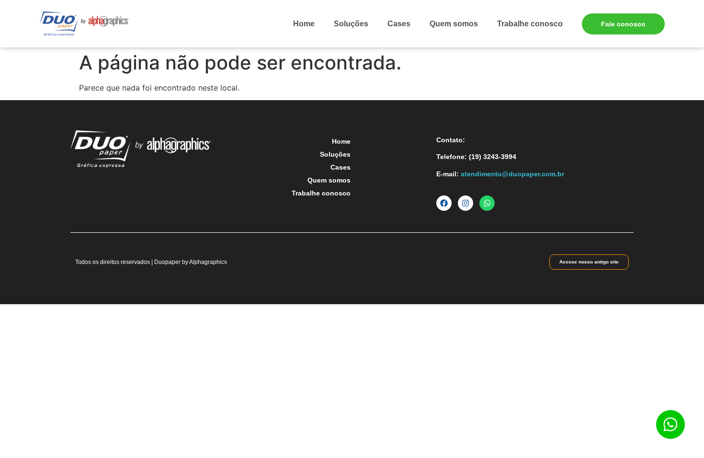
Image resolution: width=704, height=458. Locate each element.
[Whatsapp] (487, 203)
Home (304, 24)
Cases (398, 24)
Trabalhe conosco (530, 24)
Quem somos (454, 24)
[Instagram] (465, 203)
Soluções (351, 24)
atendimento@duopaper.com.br (512, 174)
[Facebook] (444, 203)
